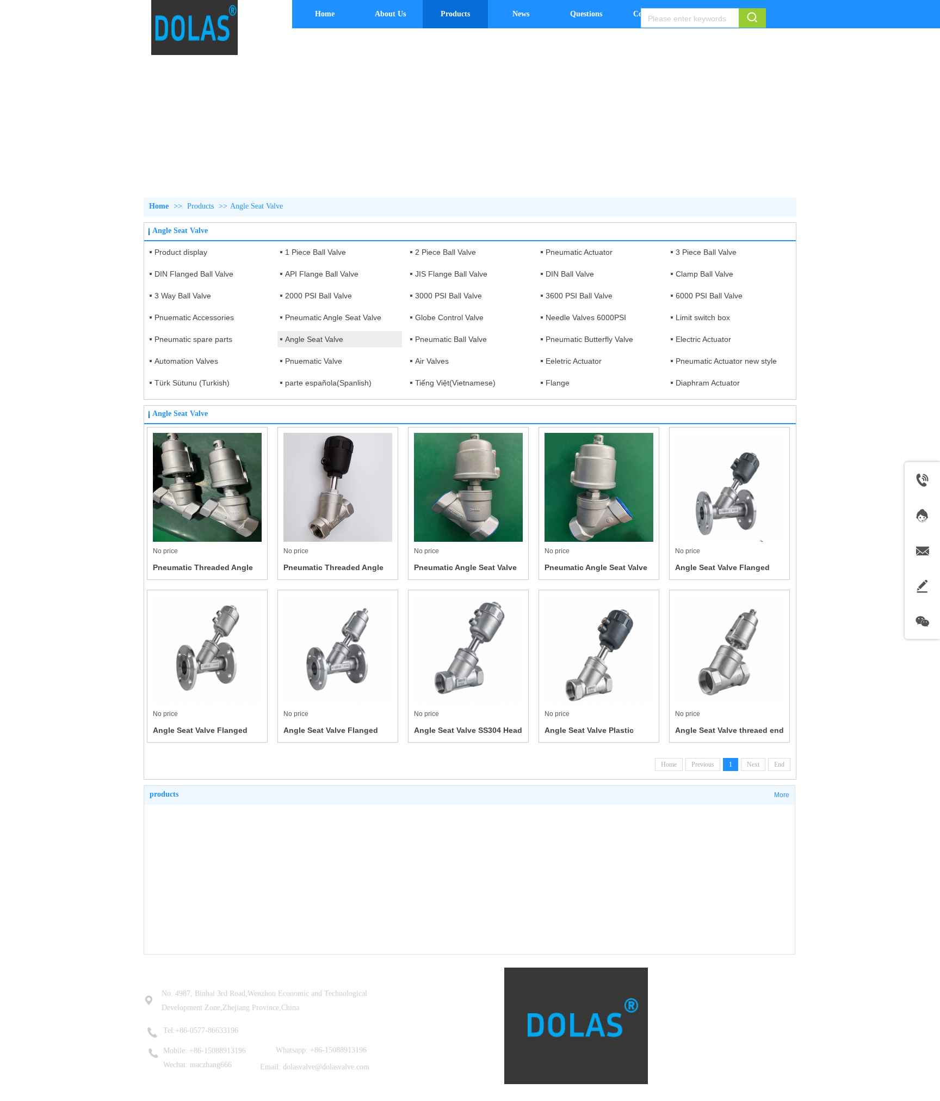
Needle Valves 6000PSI (586, 317)
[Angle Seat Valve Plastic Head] (599, 650)
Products (200, 206)
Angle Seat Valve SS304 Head (468, 730)
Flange (558, 382)
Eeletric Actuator (574, 361)
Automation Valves (186, 361)
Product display (180, 252)
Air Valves (432, 361)
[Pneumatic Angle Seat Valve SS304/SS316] (468, 487)
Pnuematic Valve (313, 361)
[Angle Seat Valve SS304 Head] (468, 650)
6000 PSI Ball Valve (709, 295)
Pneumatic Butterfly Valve (589, 339)
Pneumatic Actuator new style (726, 361)
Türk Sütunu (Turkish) (192, 382)
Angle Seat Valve (256, 206)
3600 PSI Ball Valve (579, 295)
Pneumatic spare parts (193, 339)
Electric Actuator (703, 339)
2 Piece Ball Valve (445, 252)
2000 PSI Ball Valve (318, 295)
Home (159, 206)
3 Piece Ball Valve (706, 252)
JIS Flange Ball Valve (451, 274)
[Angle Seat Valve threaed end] (729, 650)
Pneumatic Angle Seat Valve (333, 317)
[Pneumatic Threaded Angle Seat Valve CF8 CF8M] (207, 487)
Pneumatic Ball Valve (451, 339)
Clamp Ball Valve (704, 274)
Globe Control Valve (449, 317)
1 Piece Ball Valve (315, 252)
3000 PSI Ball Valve (448, 295)
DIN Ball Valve (570, 274)
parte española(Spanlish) (328, 382)
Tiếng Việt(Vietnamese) (455, 382)
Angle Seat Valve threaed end (729, 730)
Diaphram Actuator (708, 382)
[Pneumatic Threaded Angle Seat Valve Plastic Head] (337, 487)
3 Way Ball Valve (182, 295)
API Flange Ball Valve (321, 274)
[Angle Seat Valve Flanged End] (729, 487)
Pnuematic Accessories (194, 317)
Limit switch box (703, 317)
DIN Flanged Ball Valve (193, 274)
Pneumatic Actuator (579, 252)
